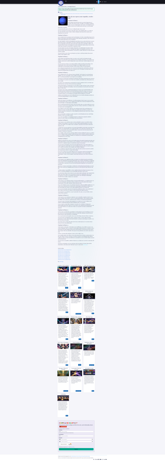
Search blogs (61, 261)
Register (105, 1)
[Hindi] (71, 422)
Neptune (62, 14)
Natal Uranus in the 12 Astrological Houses (64, 252)
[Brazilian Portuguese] (61, 422)
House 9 (83, 13)
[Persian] (75, 422)
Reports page (85, 244)
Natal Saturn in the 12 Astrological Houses (64, 253)
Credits (89, 456)
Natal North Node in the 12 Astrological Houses (64, 249)
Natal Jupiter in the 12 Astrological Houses (64, 255)
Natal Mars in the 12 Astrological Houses (63, 256)
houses (62, 13)
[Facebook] (93, 459)
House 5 (74, 13)
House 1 (64, 13)
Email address (61, 434)
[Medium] (106, 459)
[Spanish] (60, 422)
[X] (97, 459)
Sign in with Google (63, 426)
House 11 (89, 13)
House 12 (91, 13)
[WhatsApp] (102, 459)
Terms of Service (79, 456)
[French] (64, 422)
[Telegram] (98, 459)
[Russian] (65, 422)
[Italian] (66, 422)
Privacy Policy (84, 456)
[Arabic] (69, 422)
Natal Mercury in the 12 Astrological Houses (64, 259)
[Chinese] (67, 422)
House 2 (67, 13)
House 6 (76, 13)
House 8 (81, 13)
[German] (62, 422)
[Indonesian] (76, 422)
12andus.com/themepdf (62, 9)
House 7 (79, 13)
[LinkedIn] (104, 459)
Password (60, 437)
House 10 (86, 13)
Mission (75, 456)
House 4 (71, 13)
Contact (72, 456)
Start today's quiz (78, 313)
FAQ (86, 456)
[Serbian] (73, 422)
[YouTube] (100, 459)
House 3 (69, 13)
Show (67, 287)
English (64, 14)
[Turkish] (72, 422)
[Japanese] (68, 422)
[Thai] (74, 422)
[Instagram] (95, 459)
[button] (66, 1)
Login (102, 1)
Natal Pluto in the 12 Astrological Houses (64, 251)
